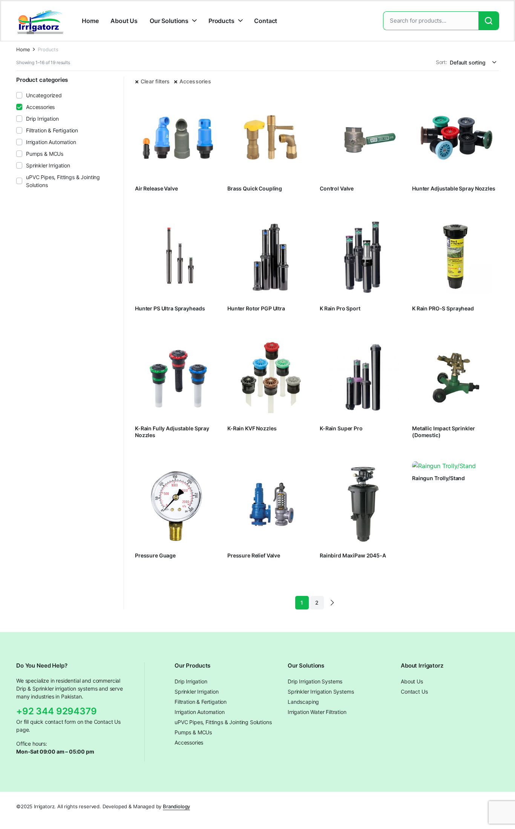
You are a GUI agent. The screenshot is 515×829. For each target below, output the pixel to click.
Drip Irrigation (42, 118)
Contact (265, 21)
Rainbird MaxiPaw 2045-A (353, 555)
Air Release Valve (156, 188)
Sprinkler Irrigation (48, 165)
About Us (124, 21)
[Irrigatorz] (40, 21)
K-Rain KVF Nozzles (251, 428)
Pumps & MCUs (44, 153)
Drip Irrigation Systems (315, 681)
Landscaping (303, 702)
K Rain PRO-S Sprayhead (443, 308)
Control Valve (337, 188)
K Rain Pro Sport (340, 308)
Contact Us (414, 691)
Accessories (195, 81)
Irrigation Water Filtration (317, 712)
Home (90, 21)
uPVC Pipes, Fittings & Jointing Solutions (63, 181)
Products (221, 21)
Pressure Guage (155, 555)
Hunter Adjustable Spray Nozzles (453, 188)
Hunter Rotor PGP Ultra (256, 308)
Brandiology (176, 806)
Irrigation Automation (51, 142)
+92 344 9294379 (56, 711)
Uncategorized (44, 95)
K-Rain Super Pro (341, 428)
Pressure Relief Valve (253, 555)
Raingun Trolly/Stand (438, 478)
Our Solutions (169, 21)
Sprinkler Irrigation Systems (321, 691)
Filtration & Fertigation (52, 130)
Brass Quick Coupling (254, 188)
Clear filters (155, 81)
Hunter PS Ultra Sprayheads (170, 308)
